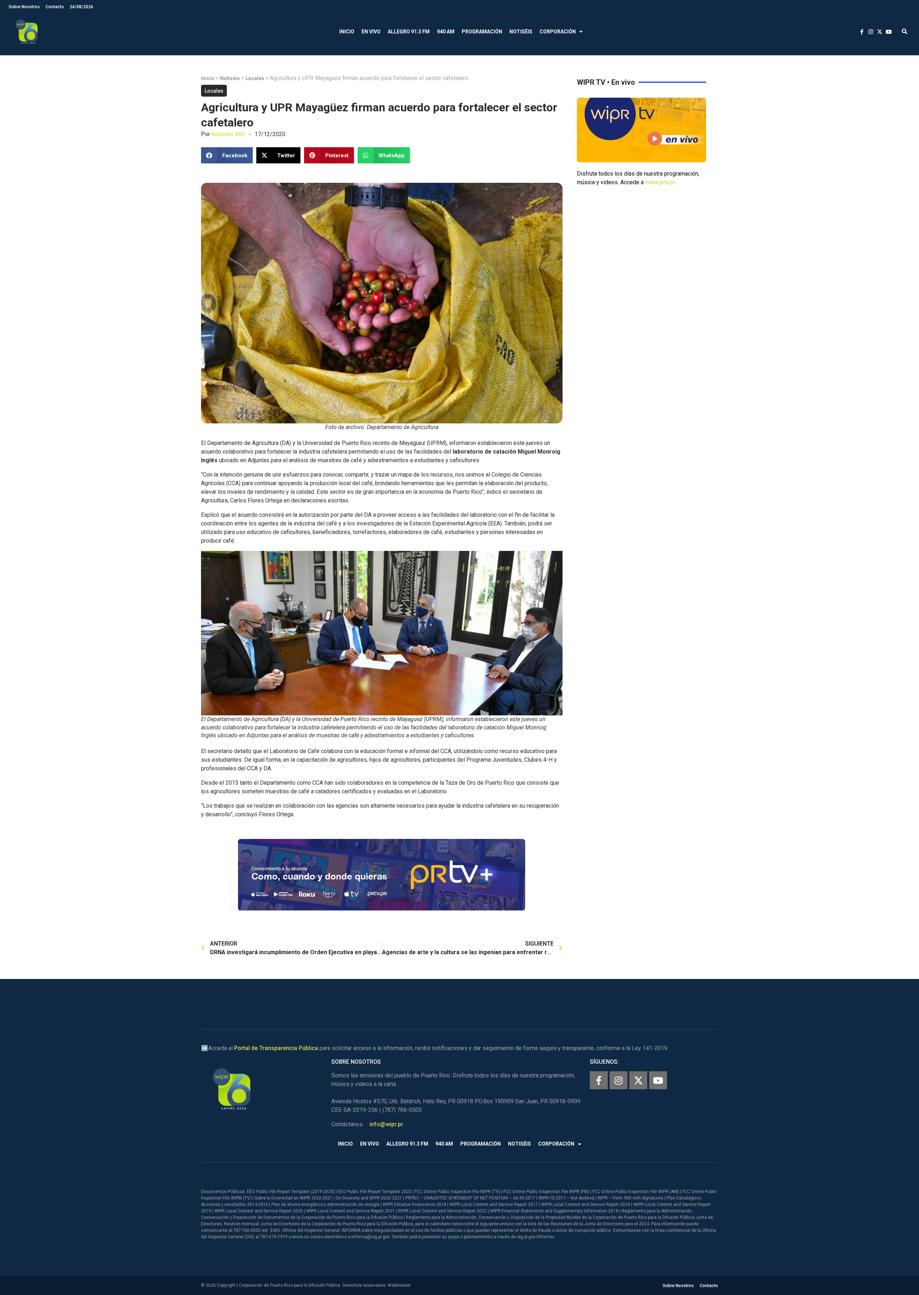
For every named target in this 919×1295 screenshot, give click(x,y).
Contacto (55, 6)
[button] (904, 32)
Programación (482, 31)
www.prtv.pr (660, 182)
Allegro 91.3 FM (409, 31)
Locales (255, 78)
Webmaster (399, 1285)
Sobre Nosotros (24, 6)
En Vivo (371, 31)
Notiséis (520, 31)
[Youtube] (658, 1080)
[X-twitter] (638, 1080)
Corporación (558, 31)
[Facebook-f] (599, 1080)
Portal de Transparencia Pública (276, 1048)
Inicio (346, 31)
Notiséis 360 (227, 134)
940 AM (445, 31)
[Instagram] (619, 1080)
